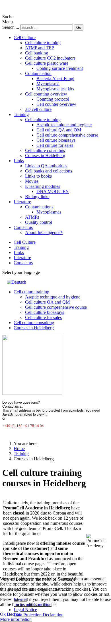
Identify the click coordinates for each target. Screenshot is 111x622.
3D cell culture (38, 109)
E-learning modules (42, 186)
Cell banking (36, 52)
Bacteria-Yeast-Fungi (55, 78)
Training (21, 114)
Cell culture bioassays (55, 140)
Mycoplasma (47, 83)
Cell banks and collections (48, 170)
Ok (3, 614)
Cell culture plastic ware (46, 63)
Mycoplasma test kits (55, 88)
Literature (22, 201)
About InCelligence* (44, 232)
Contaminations (39, 206)
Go (78, 27)
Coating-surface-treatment (59, 68)
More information (16, 619)
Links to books (38, 176)
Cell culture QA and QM (58, 129)
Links (19, 160)
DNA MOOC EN (52, 191)
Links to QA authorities (46, 165)
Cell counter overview (56, 104)
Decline (14, 614)
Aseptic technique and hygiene (64, 124)
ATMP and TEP (39, 47)
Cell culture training (43, 42)
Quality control (38, 222)
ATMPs (32, 217)
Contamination (38, 73)
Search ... (10, 27)
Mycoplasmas (48, 212)
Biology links (37, 196)
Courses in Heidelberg (45, 155)
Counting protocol (52, 99)
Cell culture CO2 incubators (50, 58)
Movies (31, 181)
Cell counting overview (46, 94)
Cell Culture (25, 37)
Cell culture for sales (54, 145)
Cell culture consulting (45, 150)
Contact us (23, 227)
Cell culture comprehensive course (67, 135)
